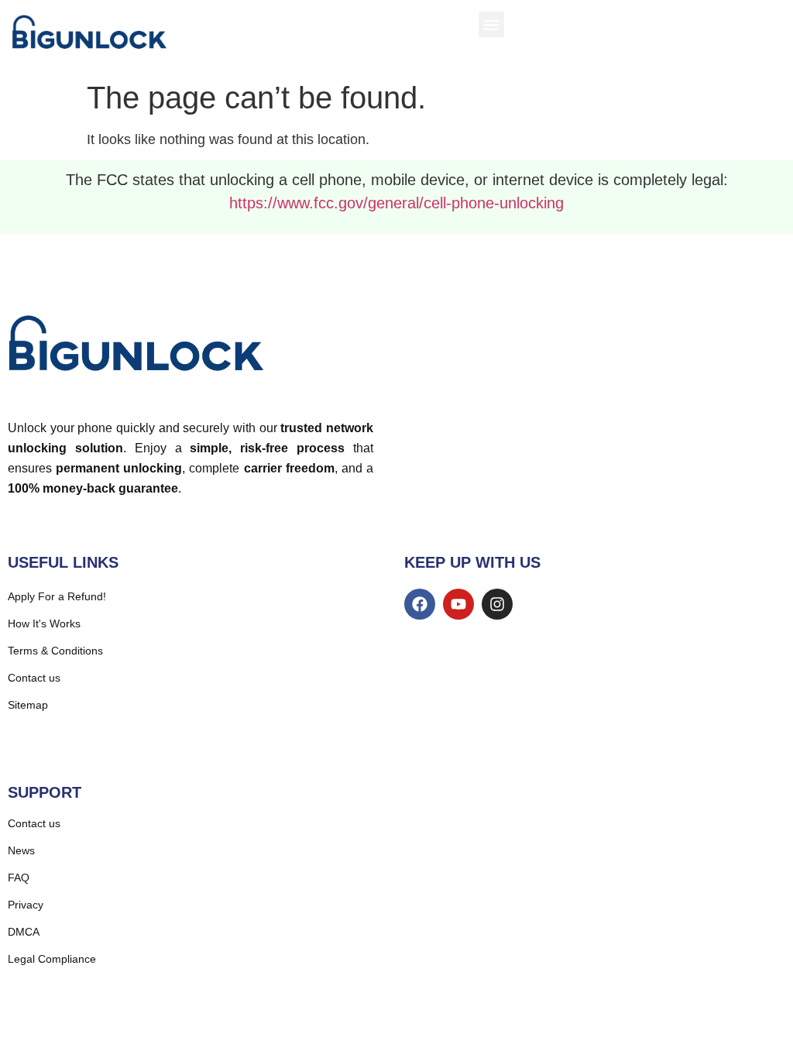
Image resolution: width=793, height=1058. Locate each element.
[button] (491, 24)
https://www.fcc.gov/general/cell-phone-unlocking (396, 203)
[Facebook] (419, 604)
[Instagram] (497, 604)
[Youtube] (458, 604)
